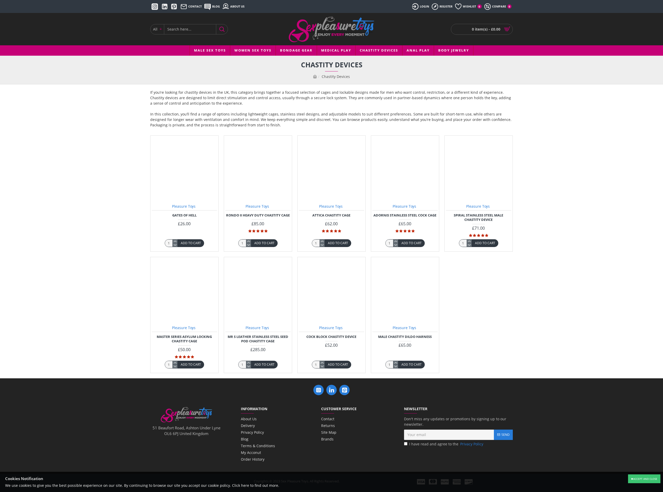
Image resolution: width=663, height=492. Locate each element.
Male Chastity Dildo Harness (405, 337)
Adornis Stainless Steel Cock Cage (404, 215)
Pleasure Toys (184, 206)
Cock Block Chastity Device (331, 337)
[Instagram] (318, 390)
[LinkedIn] (331, 390)
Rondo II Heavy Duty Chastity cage (258, 215)
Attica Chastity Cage (331, 215)
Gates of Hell (184, 215)
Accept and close (645, 479)
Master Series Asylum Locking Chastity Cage (184, 339)
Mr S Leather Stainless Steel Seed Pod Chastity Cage (258, 339)
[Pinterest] (344, 390)
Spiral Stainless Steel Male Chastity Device (478, 217)
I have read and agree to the (446, 444)
